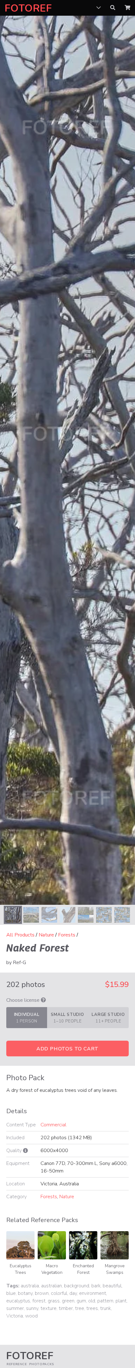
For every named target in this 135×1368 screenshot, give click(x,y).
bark (95, 1285)
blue (11, 1293)
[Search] (112, 8)
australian (51, 1285)
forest (39, 1300)
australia (30, 1285)
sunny (32, 1308)
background (76, 1285)
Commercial (53, 1124)
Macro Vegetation (51, 1269)
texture (48, 1308)
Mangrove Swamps (115, 1269)
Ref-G (19, 962)
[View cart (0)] (127, 8)
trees (92, 1308)
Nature (46, 934)
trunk (105, 1308)
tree (79, 1308)
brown (42, 1293)
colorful (59, 1293)
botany (25, 1293)
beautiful (112, 1285)
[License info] (43, 1000)
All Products (20, 934)
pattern (105, 1300)
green (68, 1300)
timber (66, 1308)
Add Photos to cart (67, 1048)
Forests (66, 934)
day (73, 1293)
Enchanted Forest (83, 1269)
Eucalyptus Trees (20, 1269)
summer (15, 1308)
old (91, 1300)
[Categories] (98, 8)
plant (121, 1300)
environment (92, 1293)
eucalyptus (18, 1300)
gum (81, 1300)
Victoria (14, 1315)
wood (31, 1315)
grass (54, 1300)
